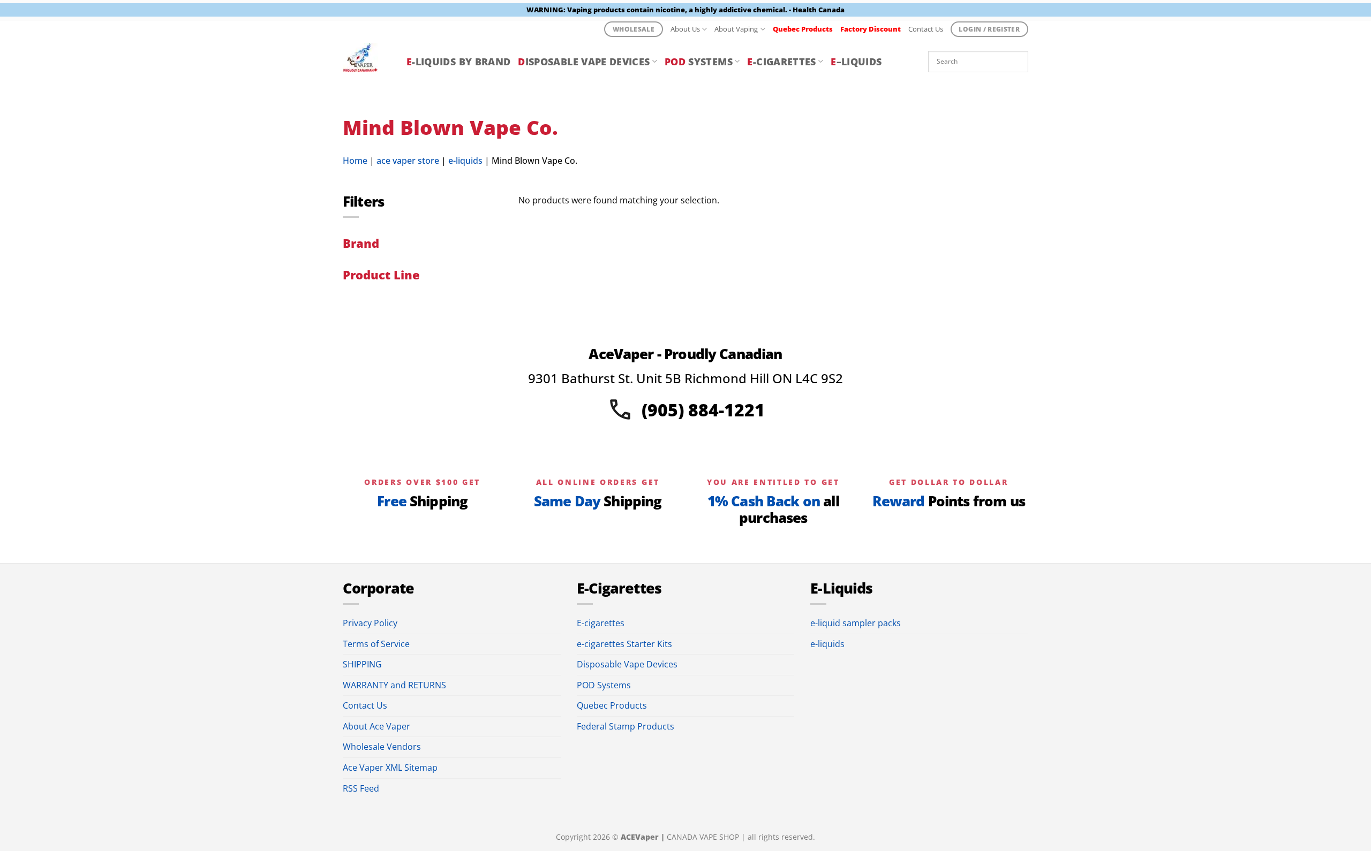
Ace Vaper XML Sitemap (390, 767)
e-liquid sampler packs (855, 623)
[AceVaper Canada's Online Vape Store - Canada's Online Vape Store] (366, 61)
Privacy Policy (370, 623)
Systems (699, 61)
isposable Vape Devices (584, 61)
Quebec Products (612, 705)
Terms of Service (376, 644)
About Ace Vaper (376, 726)
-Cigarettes (781, 61)
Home (355, 160)
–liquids (856, 61)
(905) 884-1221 (703, 409)
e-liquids (465, 160)
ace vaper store (407, 160)
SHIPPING (362, 664)
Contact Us (925, 29)
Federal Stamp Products (625, 726)
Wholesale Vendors (382, 747)
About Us (685, 29)
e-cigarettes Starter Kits (624, 644)
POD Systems (604, 685)
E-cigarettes (600, 623)
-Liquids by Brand (458, 61)
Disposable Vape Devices (627, 664)
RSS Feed (361, 788)
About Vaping (736, 29)
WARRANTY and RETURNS (394, 685)
